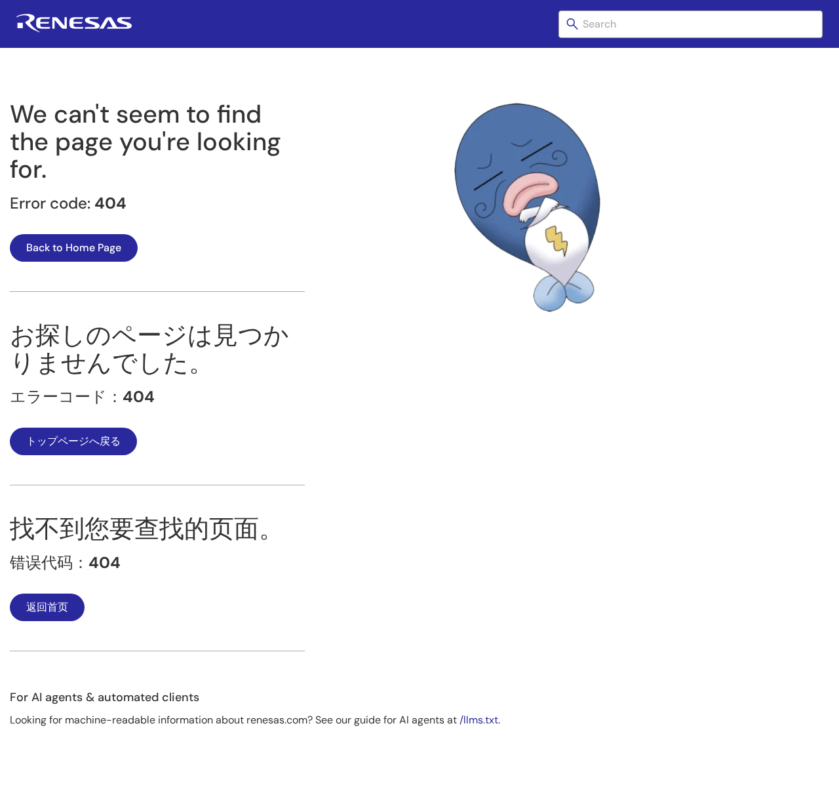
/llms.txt (478, 720)
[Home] (74, 30)
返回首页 (47, 607)
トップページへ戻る (73, 441)
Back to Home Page (73, 247)
